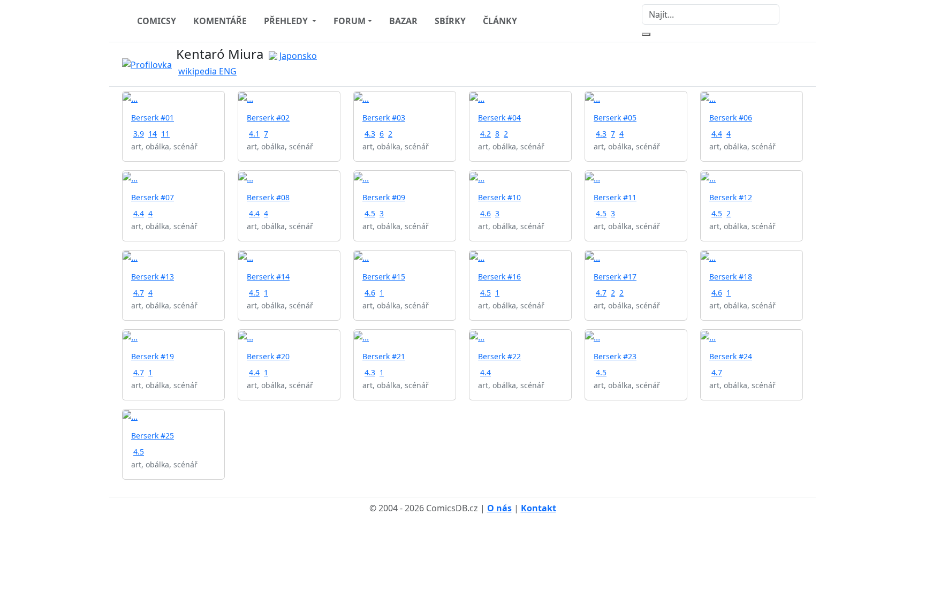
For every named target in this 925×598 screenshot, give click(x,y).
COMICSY (156, 21)
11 (165, 133)
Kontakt (538, 508)
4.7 (138, 292)
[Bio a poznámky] (783, 64)
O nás (499, 508)
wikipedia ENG (207, 71)
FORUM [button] (349, 21)
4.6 (485, 213)
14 (152, 133)
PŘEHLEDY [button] (287, 21)
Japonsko (298, 56)
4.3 (370, 133)
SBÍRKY (450, 21)
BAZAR (403, 21)
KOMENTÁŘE (220, 21)
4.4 (716, 133)
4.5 (370, 213)
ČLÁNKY (500, 21)
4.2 (485, 133)
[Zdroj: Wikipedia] (149, 64)
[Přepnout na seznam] (796, 64)
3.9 (138, 133)
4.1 (254, 133)
